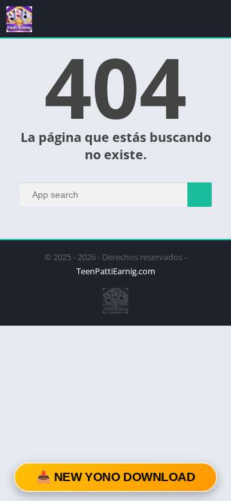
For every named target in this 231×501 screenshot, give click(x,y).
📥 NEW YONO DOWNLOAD (115, 477)
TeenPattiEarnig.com (115, 271)
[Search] (199, 194)
